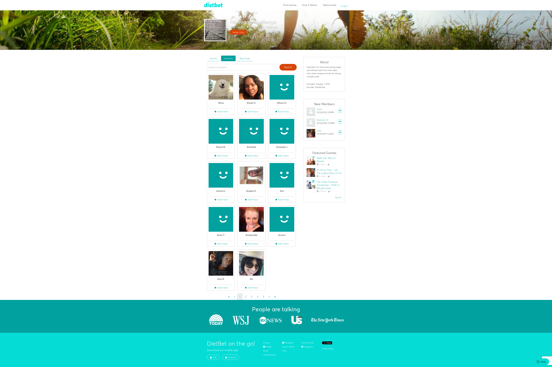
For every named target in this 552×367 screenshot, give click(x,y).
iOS (214, 357)
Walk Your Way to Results (326, 160)
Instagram (308, 346)
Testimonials (329, 4)
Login (344, 5)
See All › (338, 197)
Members (228, 58)
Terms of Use (307, 342)
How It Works (309, 4)
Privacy (266, 342)
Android (231, 357)
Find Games (289, 4)
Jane (319, 109)
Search (288, 67)
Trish (319, 130)
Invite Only (238, 32)
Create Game (269, 354)
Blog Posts (245, 58)
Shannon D (322, 120)
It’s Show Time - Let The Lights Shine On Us (329, 171)
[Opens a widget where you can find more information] (541, 362)
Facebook (288, 342)
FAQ (284, 350)
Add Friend (222, 111)
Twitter (268, 346)
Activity (213, 58)
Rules (265, 350)
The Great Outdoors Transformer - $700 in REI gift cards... (328, 185)
